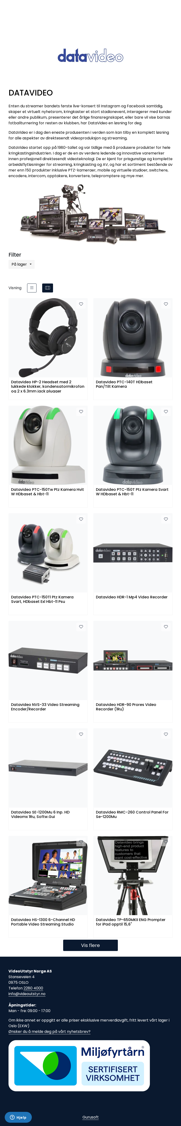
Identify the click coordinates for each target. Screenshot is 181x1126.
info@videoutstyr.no (26, 994)
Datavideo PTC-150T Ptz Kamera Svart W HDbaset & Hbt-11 (132, 492)
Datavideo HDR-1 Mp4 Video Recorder (132, 597)
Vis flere (90, 945)
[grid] (47, 288)
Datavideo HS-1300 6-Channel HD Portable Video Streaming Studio (43, 922)
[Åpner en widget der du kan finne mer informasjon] (18, 1118)
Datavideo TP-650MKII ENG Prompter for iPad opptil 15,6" (130, 922)
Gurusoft (90, 1117)
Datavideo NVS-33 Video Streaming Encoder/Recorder (45, 707)
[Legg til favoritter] (81, 304)
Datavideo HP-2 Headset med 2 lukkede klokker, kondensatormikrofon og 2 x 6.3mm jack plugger (47, 386)
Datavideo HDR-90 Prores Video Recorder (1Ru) (126, 707)
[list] (32, 288)
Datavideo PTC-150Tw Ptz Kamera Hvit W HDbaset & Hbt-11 (47, 492)
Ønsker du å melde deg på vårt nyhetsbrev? (49, 1031)
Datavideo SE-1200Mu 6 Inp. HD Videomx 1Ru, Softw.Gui (40, 814)
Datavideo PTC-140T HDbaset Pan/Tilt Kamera (124, 384)
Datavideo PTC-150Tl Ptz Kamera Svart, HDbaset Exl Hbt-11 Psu (42, 599)
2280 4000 (33, 988)
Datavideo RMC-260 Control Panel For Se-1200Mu (132, 814)
